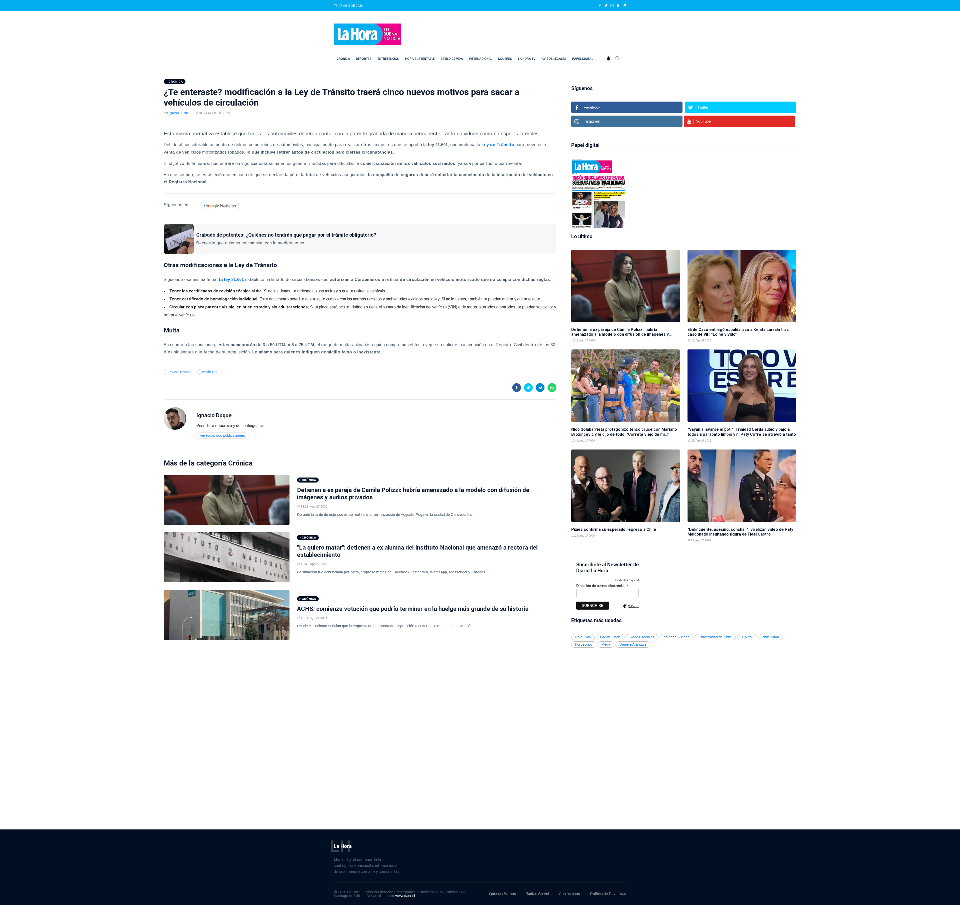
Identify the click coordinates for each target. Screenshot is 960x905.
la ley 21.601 (231, 279)
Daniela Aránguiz (633, 644)
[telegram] (624, 6)
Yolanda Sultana (677, 637)
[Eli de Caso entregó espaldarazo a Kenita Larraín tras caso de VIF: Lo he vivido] (742, 286)
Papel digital (582, 59)
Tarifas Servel (537, 893)
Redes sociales (642, 637)
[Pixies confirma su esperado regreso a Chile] (625, 485)
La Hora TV (527, 59)
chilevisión (770, 637)
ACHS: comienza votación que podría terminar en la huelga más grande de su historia (412, 608)
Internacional (480, 59)
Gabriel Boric (610, 637)
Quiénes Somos (502, 893)
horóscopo (583, 644)
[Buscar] (617, 58)
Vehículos (210, 372)
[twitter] (606, 6)
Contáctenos (569, 893)
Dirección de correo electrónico (602, 585)
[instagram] (612, 6)
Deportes (364, 59)
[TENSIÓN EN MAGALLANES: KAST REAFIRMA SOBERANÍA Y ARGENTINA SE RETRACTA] (598, 193)
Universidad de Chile (715, 637)
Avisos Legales (554, 59)
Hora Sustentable (420, 59)
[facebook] (600, 6)
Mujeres (505, 59)
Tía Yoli (747, 637)
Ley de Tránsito (180, 372)
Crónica (343, 59)
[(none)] (175, 418)
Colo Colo (583, 637)
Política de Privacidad (608, 893)
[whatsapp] (552, 387)
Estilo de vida (452, 59)
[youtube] (618, 6)
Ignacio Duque (179, 113)
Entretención (388, 59)
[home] (367, 34)
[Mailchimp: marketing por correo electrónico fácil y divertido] (630, 610)
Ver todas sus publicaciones (222, 435)
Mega (606, 644)
